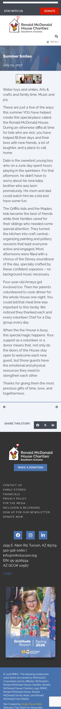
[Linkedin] (43, 535)
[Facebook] (18, 535)
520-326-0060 (14, 550)
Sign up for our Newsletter (26, 512)
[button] (56, 36)
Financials (11, 494)
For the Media (14, 503)
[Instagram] (30, 535)
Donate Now (13, 517)
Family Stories (14, 489)
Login (7, 573)
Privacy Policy (15, 498)
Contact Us (12, 485)
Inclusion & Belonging (21, 507)
